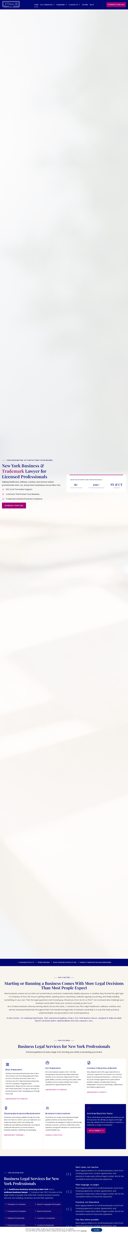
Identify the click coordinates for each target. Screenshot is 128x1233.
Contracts (73, 5)
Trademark (60, 5)
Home (36, 5)
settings (83, 1231)
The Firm (85, 5)
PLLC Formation (46, 5)
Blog (92, 5)
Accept (96, 1230)
